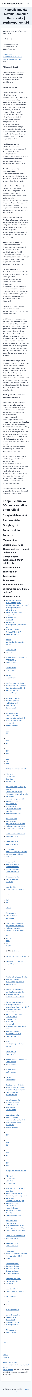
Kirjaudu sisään (11, 915)
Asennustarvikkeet (12, 629)
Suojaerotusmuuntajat (14, 813)
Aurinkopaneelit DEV (13, 1325)
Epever (8, 675)
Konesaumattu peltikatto (14, 854)
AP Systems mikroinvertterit (16, 769)
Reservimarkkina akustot (14, 600)
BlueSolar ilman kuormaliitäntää (17, 685)
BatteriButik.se (11, 1317)
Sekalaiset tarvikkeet (13, 809)
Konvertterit (10, 622)
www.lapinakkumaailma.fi (12, 59)
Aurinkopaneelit (11, 617)
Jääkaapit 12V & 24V (13, 632)
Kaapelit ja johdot (12, 801)
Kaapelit (9, 811)
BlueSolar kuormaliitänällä (15, 683)
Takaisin (6, 1357)
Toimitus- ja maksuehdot (15, 931)
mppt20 (8, 938)
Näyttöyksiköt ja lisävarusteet (16, 657)
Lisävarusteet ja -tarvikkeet (15, 828)
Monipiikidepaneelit (13, 698)
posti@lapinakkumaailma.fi (12, 57)
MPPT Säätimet (11, 662)
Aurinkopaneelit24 (12, 1310)
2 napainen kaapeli (12, 869)
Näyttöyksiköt (11, 668)
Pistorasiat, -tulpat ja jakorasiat (17, 794)
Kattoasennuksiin (12, 841)
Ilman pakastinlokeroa (13, 877)
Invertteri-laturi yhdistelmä (15, 718)
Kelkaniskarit (10, 1320)
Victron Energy (11, 678)
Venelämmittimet (12, 887)
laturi (7, 943)
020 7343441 (8, 54)
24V (7, 733)
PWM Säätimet (11, 660)
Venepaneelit (10, 705)
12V (7, 731)
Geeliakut (9, 779)
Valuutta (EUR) (11, 1297)
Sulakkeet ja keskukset (14, 792)
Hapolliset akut (11, 781)
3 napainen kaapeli (12, 867)
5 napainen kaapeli (12, 862)
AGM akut (9, 774)
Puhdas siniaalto (12, 716)
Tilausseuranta (11, 913)
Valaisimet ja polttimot (14, 612)
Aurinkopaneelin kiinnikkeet (15, 826)
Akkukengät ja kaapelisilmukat (16, 956)
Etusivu (16, 951)
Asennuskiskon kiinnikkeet (15, 824)
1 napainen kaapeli (12, 872)
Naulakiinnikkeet (12, 806)
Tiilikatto (9, 857)
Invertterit (9, 620)
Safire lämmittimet (12, 634)
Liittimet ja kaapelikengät (15, 799)
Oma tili (8, 908)
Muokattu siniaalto (12, 713)
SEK (7, 902)
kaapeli (8, 946)
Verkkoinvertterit (12, 725)
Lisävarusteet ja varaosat (15, 889)
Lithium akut (10, 777)
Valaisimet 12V (11, 650)
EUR (7, 895)
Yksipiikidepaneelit (12, 700)
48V (7, 743)
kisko (8, 941)
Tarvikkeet (9, 882)
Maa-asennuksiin (12, 836)
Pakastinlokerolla (12, 879)
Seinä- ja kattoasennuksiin (15, 834)
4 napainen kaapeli (12, 864)
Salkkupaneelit (11, 708)
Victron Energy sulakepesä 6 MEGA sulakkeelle (13, 559)
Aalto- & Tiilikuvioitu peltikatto (16, 852)
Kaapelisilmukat (11, 804)
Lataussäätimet (11, 615)
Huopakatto (10, 849)
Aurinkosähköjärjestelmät (15, 982)
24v (7, 936)
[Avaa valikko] (28, 3)
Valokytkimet (10, 796)
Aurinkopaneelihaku (13, 928)
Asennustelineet (11, 819)
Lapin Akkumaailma (13, 1315)
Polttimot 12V (10, 652)
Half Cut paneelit (12, 703)
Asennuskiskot (11, 821)
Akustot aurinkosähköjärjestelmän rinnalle (15, 642)
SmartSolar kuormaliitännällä (16, 688)
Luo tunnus (10, 918)
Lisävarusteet (11, 670)
